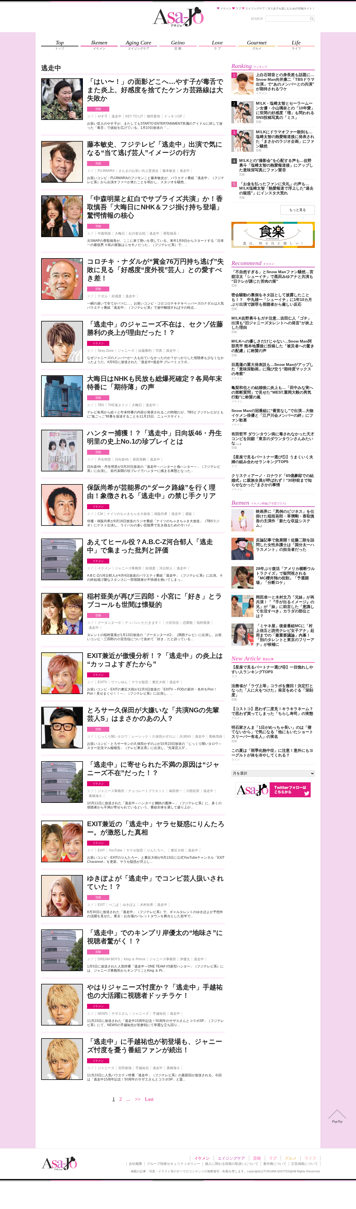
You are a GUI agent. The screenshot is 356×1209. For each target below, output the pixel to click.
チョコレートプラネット (146, 791)
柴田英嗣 (139, 459)
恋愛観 (188, 623)
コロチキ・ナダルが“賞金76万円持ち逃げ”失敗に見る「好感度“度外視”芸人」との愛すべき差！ (155, 270)
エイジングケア (231, 1158)
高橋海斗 (95, 796)
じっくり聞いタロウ (113, 736)
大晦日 (120, 233)
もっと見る (297, 210)
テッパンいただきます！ (143, 623)
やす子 (103, 116)
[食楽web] (273, 246)
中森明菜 (104, 233)
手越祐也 (159, 1014)
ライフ (310, 1158)
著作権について (274, 1164)
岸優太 (185, 959)
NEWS (103, 1014)
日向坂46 (122, 459)
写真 (158, 351)
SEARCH (257, 18)
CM (100, 514)
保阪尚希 (160, 514)
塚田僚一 (175, 791)
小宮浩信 (172, 623)
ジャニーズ (126, 351)
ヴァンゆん (119, 682)
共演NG (185, 736)
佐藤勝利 (145, 351)
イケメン (98, 343)
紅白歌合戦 (137, 233)
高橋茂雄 (215, 736)
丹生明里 (104, 459)
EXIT (101, 850)
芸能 (98, 108)
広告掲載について (304, 1164)
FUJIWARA (106, 171)
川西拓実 (192, 791)
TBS (101, 405)
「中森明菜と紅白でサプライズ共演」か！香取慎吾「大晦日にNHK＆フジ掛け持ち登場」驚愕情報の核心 (155, 207)
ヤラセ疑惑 (140, 682)
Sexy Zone (106, 351)
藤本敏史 (169, 171)
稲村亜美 (203, 623)
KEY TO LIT (134, 116)
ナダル (103, 296)
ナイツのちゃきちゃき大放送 (128, 514)
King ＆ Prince (134, 959)
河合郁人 (166, 568)
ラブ (273, 1158)
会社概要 (135, 1164)
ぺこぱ (114, 905)
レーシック (140, 736)
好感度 (117, 296)
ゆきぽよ (129, 905)
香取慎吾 (170, 233)
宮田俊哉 (125, 1068)
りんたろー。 (157, 850)
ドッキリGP (173, 116)
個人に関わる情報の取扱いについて (231, 1164)
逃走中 (117, 116)
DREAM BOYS (109, 959)
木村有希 (146, 905)
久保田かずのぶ (163, 736)
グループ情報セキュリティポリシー (173, 1164)
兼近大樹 (158, 682)
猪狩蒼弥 (153, 116)
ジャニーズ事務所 (128, 568)
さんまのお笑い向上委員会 (138, 171)
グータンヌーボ (109, 623)
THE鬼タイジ (118, 405)
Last (149, 1099)
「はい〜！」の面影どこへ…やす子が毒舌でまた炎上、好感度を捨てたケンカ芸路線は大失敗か (155, 90)
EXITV (102, 682)
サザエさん (120, 1014)
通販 (188, 514)
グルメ (290, 1158)
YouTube (115, 850)
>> (137, 1099)
